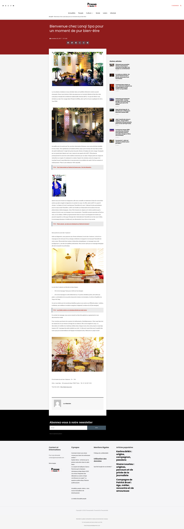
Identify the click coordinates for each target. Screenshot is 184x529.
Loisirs (105, 13)
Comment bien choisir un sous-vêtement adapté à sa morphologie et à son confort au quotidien (124, 87)
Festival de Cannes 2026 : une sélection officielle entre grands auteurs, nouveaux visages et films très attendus (123, 132)
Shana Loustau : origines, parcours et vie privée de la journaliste (125, 470)
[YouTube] (13, 5)
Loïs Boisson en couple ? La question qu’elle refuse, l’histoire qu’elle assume (80, 480)
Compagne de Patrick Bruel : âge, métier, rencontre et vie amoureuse (125, 485)
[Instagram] (8, 5)
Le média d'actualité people (78, 498)
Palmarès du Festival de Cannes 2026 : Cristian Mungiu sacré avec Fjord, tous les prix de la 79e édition (123, 101)
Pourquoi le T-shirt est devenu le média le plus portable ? (122, 142)
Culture (88, 13)
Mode (98, 13)
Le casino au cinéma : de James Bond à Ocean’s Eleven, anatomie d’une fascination (123, 76)
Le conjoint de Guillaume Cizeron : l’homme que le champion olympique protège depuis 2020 (80, 469)
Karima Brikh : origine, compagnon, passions (124, 455)
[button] (175, 5)
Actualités (71, 13)
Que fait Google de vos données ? (103, 466)
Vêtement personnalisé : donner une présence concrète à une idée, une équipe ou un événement (123, 66)
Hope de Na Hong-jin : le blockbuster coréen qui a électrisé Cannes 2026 (123, 111)
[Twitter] (3, 5)
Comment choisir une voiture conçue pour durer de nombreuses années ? (80, 455)
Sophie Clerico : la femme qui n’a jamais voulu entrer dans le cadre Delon (80, 462)
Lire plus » (117, 70)
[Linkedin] (5, 5)
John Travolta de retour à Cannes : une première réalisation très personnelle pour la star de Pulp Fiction (124, 121)
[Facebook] (10, 5)
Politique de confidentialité (101, 453)
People (80, 13)
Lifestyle (113, 13)
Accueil (51, 16)
